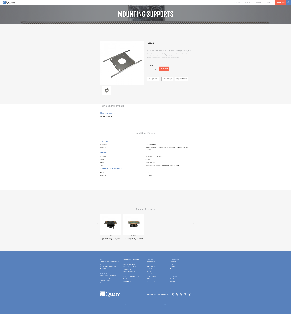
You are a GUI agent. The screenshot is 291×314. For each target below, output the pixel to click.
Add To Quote (164, 68)
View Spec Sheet (153, 79)
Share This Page (167, 79)
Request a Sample (181, 79)
